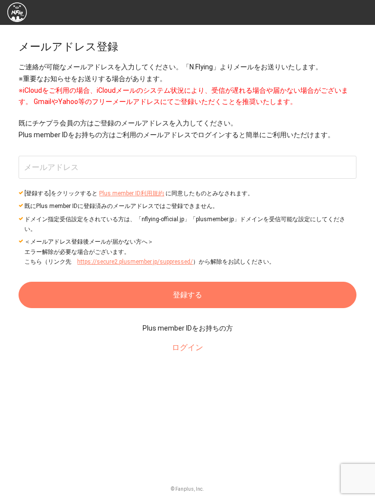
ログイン (187, 347)
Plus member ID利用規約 (131, 193)
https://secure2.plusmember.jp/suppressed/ (135, 261)
